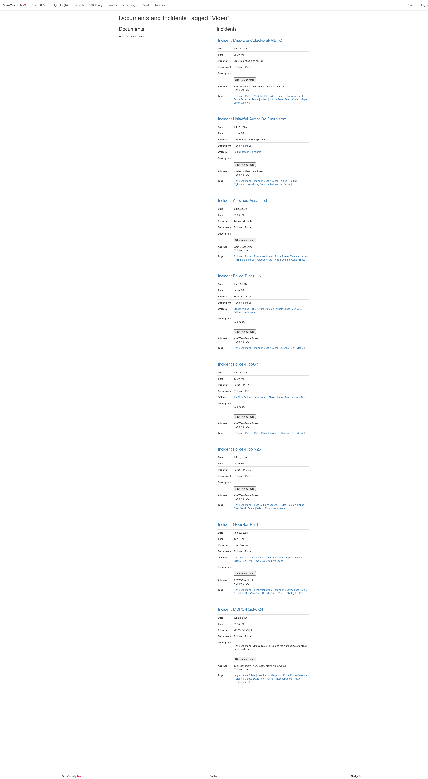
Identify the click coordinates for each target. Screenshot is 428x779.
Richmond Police (243, 96)
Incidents (79, 5)
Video (264, 99)
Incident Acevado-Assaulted (242, 200)
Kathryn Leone (275, 560)
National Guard (284, 678)
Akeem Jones (283, 308)
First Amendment (263, 256)
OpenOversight (15, 5)
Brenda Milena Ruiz (244, 308)
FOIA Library (95, 5)
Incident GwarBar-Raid (238, 524)
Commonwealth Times (294, 259)
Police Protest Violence (246, 99)
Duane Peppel (285, 557)
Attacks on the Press (279, 184)
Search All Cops (40, 5)
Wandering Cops (257, 184)
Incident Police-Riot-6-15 (239, 276)
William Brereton (265, 308)
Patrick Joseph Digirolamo (247, 151)
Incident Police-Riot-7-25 (239, 449)
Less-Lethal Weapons (290, 96)
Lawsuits (112, 5)
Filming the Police (245, 259)
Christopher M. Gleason (263, 557)
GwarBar (255, 593)
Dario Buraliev (241, 557)
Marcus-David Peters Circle (284, 99)
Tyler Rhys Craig (257, 560)
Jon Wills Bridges (243, 397)
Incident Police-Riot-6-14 (239, 364)
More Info (160, 5)
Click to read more (244, 79)
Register (411, 5)
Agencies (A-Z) (61, 5)
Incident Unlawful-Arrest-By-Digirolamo (252, 119)
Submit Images (130, 5)
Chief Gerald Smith (244, 508)
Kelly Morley (250, 312)
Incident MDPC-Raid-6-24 (240, 609)
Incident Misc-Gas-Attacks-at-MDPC (250, 40)
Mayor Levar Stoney (276, 508)
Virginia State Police (265, 96)
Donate (146, 5)
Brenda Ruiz (288, 347)
